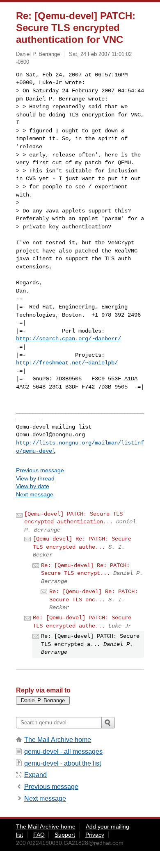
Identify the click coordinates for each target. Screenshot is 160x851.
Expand (35, 774)
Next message (34, 494)
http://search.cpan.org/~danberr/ (68, 338)
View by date (32, 486)
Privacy (94, 834)
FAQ (39, 834)
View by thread (35, 478)
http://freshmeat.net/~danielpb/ (67, 363)
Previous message (40, 470)
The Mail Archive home (57, 739)
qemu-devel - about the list (62, 763)
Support (65, 834)
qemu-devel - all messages (63, 751)
